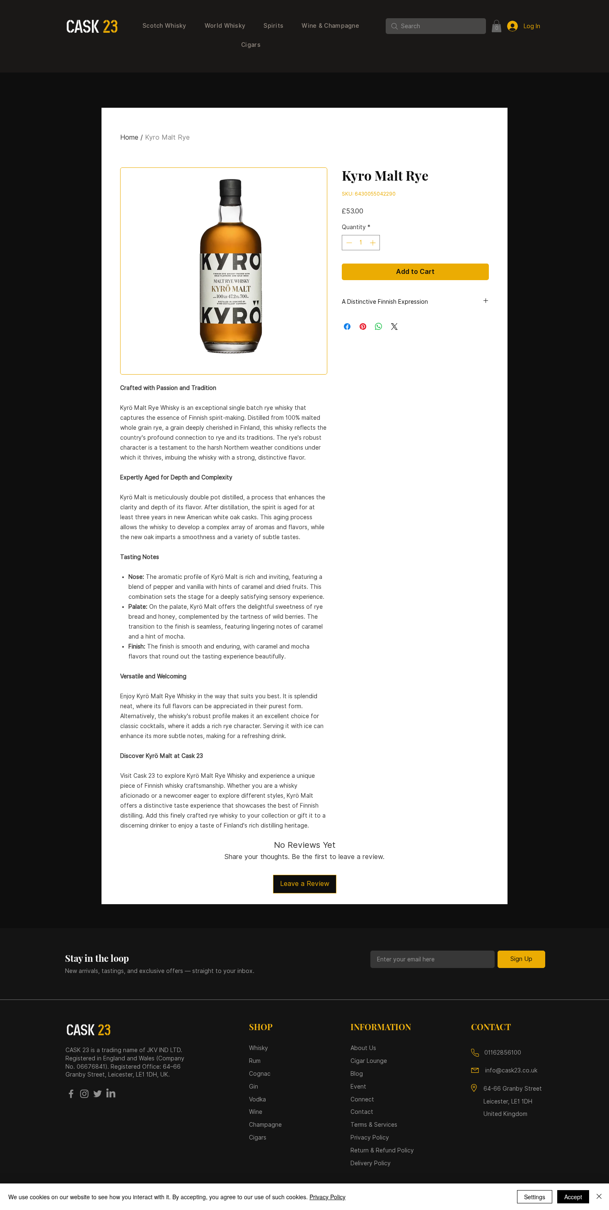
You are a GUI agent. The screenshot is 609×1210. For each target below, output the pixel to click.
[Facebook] (71, 1093)
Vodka (258, 1099)
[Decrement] (348, 242)
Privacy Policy (327, 1197)
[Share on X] (394, 327)
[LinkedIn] (110, 1093)
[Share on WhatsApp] (379, 327)
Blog (356, 1073)
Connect (362, 1099)
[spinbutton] (360, 242)
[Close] (599, 1196)
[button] (164, 26)
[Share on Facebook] (347, 327)
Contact (361, 1111)
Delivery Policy (370, 1163)
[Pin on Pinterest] (363, 327)
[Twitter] (97, 1093)
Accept (573, 1197)
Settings (534, 1197)
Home (129, 137)
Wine (255, 1111)
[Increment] (373, 242)
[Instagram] (84, 1093)
